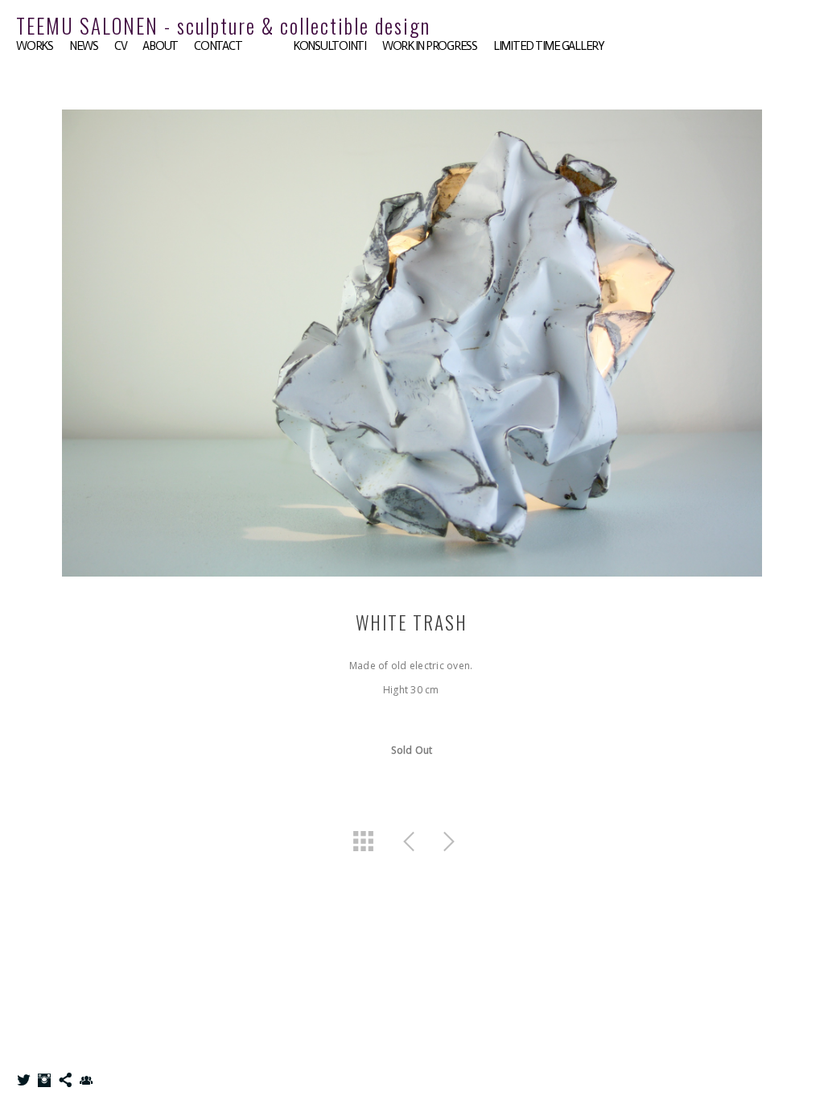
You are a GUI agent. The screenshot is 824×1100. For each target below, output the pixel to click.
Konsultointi (329, 46)
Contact (217, 46)
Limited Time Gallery (548, 46)
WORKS (34, 46)
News (83, 46)
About (160, 46)
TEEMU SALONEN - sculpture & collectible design (223, 25)
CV (120, 46)
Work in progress (429, 46)
